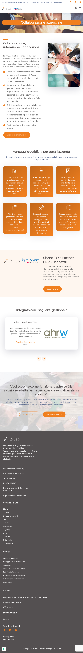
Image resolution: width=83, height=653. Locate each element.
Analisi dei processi (10, 558)
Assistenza (7, 565)
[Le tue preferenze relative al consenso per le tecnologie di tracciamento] (4, 649)
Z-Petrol (6, 536)
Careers (6, 619)
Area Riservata (35, 2)
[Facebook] (70, 2)
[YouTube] (80, 2)
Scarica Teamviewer (24, 2)
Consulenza (7, 582)
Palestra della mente (11, 572)
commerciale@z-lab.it (12, 602)
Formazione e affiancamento (14, 575)
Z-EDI (5, 533)
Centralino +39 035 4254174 (9, 2)
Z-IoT (5, 519)
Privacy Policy (8, 636)
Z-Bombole (7, 540)
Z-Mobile (6, 523)
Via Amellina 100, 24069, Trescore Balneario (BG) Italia (25, 597)
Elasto (5, 509)
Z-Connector (8, 543)
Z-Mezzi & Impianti (10, 516)
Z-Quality (6, 530)
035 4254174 (8, 607)
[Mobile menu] (80, 8)
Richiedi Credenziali (46, 2)
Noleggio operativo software (14, 561)
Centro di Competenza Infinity (14, 568)
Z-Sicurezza (7, 526)
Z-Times (6, 512)
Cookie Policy (8, 639)
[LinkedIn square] (75, 2)
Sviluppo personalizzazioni (13, 579)
